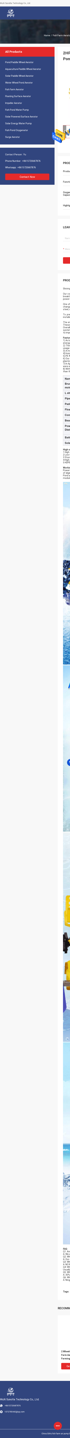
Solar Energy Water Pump (18, 123)
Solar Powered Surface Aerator (21, 116)
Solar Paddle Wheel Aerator (19, 76)
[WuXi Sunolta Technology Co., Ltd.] (10, 13)
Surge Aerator (12, 137)
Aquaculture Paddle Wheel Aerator (23, 69)
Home (47, 35)
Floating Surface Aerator (18, 96)
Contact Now (27, 176)
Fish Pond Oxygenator (16, 130)
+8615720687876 (31, 161)
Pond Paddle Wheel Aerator (19, 62)
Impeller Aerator (13, 103)
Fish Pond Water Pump (17, 110)
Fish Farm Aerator (14, 89)
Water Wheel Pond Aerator (19, 82)
